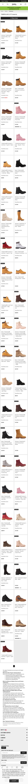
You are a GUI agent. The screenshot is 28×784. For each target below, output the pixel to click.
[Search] (7, 4)
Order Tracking (5, 1)
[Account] (21, 4)
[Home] (14, 4)
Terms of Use (18, 756)
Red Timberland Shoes (7, 722)
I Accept (14, 781)
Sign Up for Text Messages (7, 750)
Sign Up (3, 747)
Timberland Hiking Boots (16, 722)
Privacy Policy (24, 756)
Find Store (23, 762)
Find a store (4, 760)
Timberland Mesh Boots (12, 723)
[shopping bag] (25, 4)
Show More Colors (4, 40)
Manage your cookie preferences (13, 771)
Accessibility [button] (23, 1)
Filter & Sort (14, 18)
